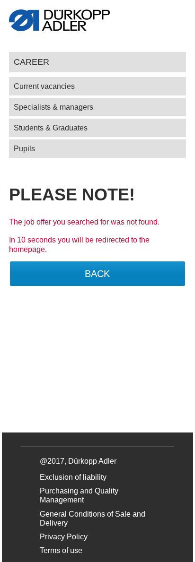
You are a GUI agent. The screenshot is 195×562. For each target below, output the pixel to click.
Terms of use (61, 550)
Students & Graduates (51, 128)
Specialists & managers (53, 107)
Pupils (24, 149)
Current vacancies (44, 86)
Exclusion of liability (73, 477)
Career (31, 62)
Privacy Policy (64, 537)
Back (97, 273)
